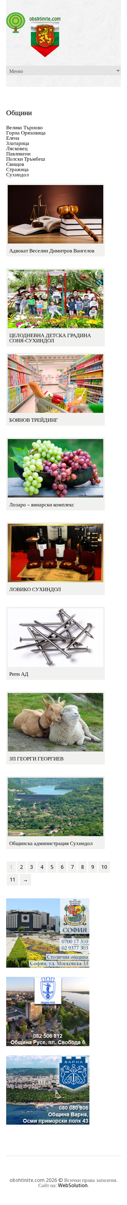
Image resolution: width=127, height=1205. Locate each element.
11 (12, 880)
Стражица (17, 169)
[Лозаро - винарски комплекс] (55, 468)
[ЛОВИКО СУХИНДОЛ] (55, 553)
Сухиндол (17, 174)
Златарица (17, 143)
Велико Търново (24, 127)
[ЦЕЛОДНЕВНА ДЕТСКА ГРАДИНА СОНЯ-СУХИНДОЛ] (55, 299)
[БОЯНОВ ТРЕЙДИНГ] (55, 383)
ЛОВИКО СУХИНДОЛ (35, 589)
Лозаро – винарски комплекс (41, 505)
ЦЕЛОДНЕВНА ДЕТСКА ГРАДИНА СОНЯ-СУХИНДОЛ (50, 338)
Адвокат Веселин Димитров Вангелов (51, 251)
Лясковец (16, 148)
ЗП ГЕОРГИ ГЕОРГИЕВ (36, 759)
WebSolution (73, 1185)
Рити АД (18, 674)
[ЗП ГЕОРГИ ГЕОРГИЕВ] (55, 722)
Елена (12, 138)
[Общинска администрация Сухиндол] (55, 807)
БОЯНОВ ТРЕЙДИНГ (33, 420)
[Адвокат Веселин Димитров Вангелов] (55, 214)
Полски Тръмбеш (25, 159)
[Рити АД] (55, 637)
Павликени (18, 154)
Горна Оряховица (26, 133)
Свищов (15, 164)
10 (104, 867)
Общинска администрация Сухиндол (50, 843)
